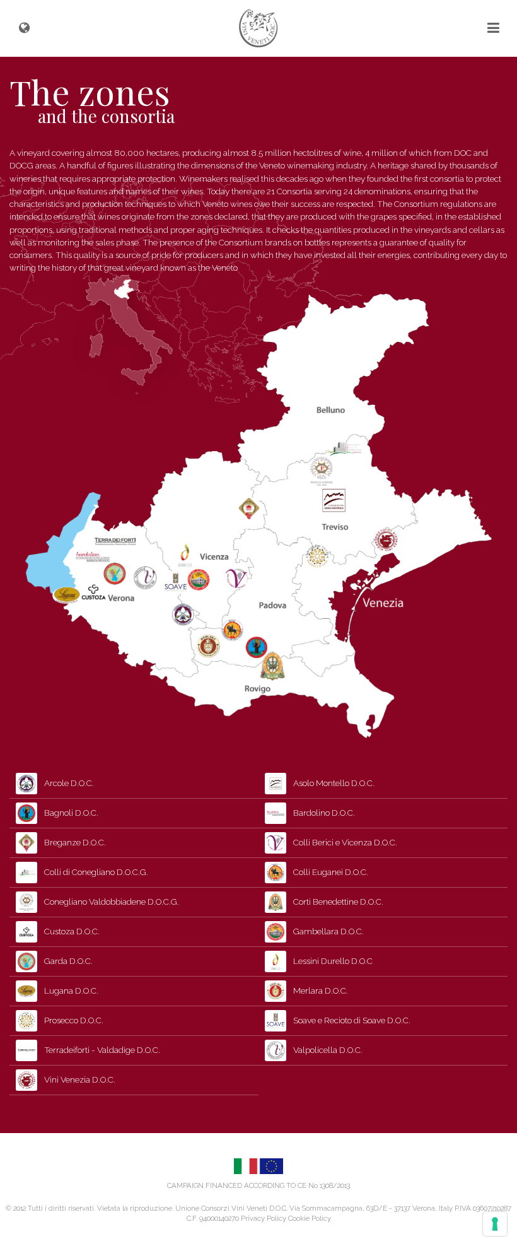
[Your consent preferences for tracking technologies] (495, 1224)
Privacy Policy (263, 1218)
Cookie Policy (309, 1218)
